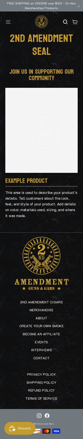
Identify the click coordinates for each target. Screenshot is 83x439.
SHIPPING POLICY (41, 382)
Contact (41, 358)
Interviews (41, 350)
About (41, 318)
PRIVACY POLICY (41, 374)
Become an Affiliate (41, 334)
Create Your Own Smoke (41, 326)
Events (41, 342)
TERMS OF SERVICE (41, 398)
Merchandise (42, 310)
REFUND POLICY (41, 390)
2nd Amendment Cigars (41, 302)
